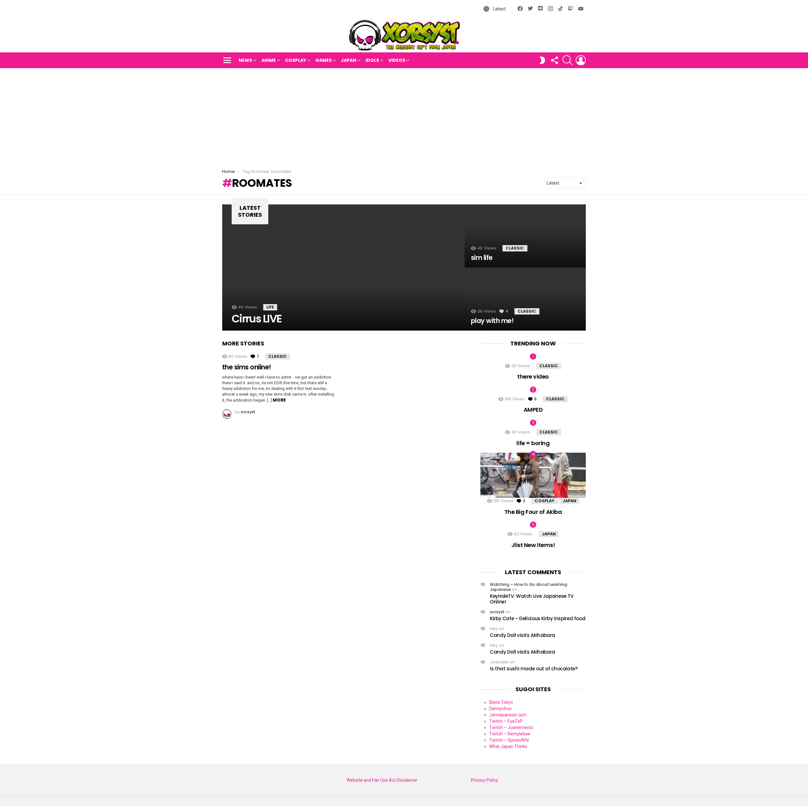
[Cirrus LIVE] (343, 267)
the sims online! (246, 367)
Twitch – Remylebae (509, 733)
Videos (396, 60)
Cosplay (295, 60)
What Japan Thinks (508, 746)
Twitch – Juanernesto (511, 727)
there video (533, 376)
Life (270, 307)
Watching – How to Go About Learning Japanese (528, 586)
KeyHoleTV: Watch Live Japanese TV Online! (531, 599)
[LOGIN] (581, 60)
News (245, 60)
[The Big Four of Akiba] (533, 475)
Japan (348, 60)
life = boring (533, 443)
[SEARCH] (567, 60)
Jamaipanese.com (507, 714)
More (279, 400)
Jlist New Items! (533, 545)
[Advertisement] (404, 115)
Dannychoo (500, 708)
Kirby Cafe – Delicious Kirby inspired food (537, 618)
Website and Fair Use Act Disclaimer (382, 780)
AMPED (533, 410)
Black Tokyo (501, 702)
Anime (268, 60)
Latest (499, 9)
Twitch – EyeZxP (506, 721)
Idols (372, 60)
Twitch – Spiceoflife (509, 740)
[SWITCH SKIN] (542, 60)
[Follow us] (554, 60)
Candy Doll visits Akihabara (522, 635)
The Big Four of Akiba (533, 512)
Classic (515, 248)
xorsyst (497, 612)
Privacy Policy (484, 780)
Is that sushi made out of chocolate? (534, 668)
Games (323, 60)
